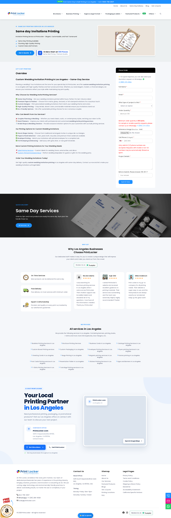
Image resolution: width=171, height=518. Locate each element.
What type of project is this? (130, 102)
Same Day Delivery (136, 6)
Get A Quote (24, 53)
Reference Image (131, 129)
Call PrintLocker (58, 447)
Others (151, 14)
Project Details (124, 156)
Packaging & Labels (112, 14)
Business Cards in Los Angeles (100, 343)
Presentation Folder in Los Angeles (71, 361)
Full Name (123, 87)
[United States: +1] (121, 141)
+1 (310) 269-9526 (29, 498)
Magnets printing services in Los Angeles (100, 356)
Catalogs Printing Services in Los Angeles (128, 344)
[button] (160, 14)
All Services (23, 225)
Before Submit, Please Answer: (133, 172)
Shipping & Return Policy (131, 484)
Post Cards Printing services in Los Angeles (43, 362)
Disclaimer (127, 487)
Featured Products (132, 14)
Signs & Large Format (92, 14)
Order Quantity (125, 110)
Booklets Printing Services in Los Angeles (43, 344)
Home (116, 6)
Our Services (106, 481)
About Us (123, 6)
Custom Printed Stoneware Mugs (29, 153)
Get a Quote (156, 6)
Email (121, 95)
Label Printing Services (25, 150)
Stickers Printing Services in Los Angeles (100, 362)
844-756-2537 (24, 495)
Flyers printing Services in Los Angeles (128, 350)
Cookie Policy (128, 481)
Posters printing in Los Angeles (129, 355)
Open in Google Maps (132, 441)
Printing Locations (108, 492)
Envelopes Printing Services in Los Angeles (100, 350)
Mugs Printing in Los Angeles (71, 355)
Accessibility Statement (131, 490)
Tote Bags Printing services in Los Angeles (71, 368)
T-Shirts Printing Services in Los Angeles (43, 368)
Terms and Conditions (131, 478)
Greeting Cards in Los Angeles (43, 355)
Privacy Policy (128, 476)
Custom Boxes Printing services (43, 349)
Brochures (57, 14)
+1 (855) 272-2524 (125, 82)
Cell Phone (126, 137)
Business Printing (72, 14)
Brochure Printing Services (71, 343)
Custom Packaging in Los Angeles (71, 349)
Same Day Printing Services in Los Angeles (36, 26)
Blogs (104, 487)
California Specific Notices (132, 492)
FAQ (103, 495)
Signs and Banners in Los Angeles (129, 361)
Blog (147, 6)
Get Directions (34, 447)
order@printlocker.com (26, 501)
